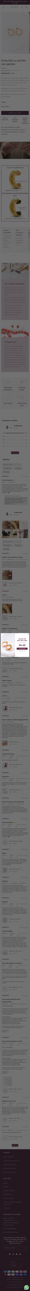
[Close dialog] (28, 634)
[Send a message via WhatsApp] (26, 1287)
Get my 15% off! (22, 648)
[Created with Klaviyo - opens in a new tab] (15, 657)
